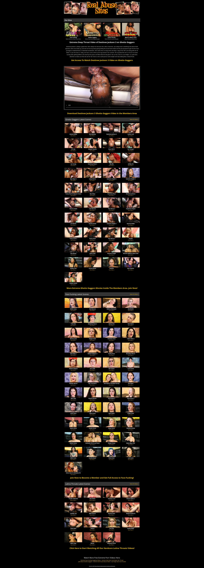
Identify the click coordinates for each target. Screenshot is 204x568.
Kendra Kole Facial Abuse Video (101, 561)
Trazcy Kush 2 (73, 238)
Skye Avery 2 (130, 398)
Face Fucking (73, 37)
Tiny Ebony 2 (111, 238)
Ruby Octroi (111, 428)
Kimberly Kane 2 (92, 324)
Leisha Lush (130, 134)
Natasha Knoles (130, 428)
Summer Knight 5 (111, 179)
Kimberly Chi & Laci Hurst (92, 443)
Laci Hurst (130, 458)
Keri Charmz (130, 268)
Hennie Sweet (92, 223)
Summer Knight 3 (111, 223)
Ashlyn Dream (73, 283)
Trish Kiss (73, 324)
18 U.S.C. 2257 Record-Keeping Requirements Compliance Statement (102, 566)
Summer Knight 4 (130, 179)
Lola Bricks (73, 223)
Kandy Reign (130, 528)
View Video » (73, 135)
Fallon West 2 (130, 338)
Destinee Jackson (130, 194)
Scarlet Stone (92, 428)
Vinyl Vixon (73, 413)
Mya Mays (92, 194)
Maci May (73, 398)
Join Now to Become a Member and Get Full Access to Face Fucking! (102, 477)
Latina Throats (112, 37)
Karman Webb (131, 223)
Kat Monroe (92, 309)
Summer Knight (111, 253)
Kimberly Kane (112, 338)
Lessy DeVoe (92, 179)
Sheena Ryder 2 (130, 498)
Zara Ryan (130, 383)
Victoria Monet (92, 398)
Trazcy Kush (92, 238)
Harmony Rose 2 (92, 164)
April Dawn (112, 413)
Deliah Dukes (73, 443)
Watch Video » (73, 500)
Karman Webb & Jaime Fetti (130, 253)
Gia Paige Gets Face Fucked (118, 561)
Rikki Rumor (92, 513)
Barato (92, 543)
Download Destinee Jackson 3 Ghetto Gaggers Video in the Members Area (102, 113)
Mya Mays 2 (73, 179)
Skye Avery (92, 413)
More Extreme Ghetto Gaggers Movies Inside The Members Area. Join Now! (102, 288)
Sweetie (111, 268)
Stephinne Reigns (130, 208)
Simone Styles (73, 208)
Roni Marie (131, 324)
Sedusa (92, 528)
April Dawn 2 (111, 398)
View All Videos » (134, 119)
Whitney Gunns (111, 543)
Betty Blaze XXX (130, 443)
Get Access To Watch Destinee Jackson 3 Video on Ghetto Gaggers (102, 60)
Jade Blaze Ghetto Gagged (85, 561)
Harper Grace (111, 443)
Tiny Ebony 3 (111, 208)
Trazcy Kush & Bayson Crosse (73, 194)
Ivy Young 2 (130, 149)
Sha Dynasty (92, 134)
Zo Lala (73, 149)
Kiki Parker (112, 368)
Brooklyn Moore (130, 353)
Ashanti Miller (73, 134)
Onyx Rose (73, 528)
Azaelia (131, 238)
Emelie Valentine (73, 498)
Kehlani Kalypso (73, 368)
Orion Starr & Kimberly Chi (73, 473)
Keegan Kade (92, 338)
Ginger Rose (130, 413)
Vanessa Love (111, 498)
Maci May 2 (73, 353)
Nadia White (73, 428)
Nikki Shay (73, 543)
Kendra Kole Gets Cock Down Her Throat (112, 560)
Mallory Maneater (111, 309)
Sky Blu (112, 164)
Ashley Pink (73, 268)
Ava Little (92, 368)
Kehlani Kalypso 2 (92, 353)
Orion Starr (112, 458)
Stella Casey (73, 309)
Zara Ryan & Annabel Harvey (111, 383)
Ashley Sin (131, 164)
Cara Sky (111, 528)
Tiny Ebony (73, 253)
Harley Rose (111, 353)
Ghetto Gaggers (92, 37)
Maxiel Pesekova (130, 513)
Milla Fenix (73, 458)
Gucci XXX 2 (111, 149)
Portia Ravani (92, 268)
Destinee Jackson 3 (111, 134)
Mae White (92, 498)
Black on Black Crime (131, 37)
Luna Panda (130, 368)
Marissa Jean (73, 338)
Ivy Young (73, 164)
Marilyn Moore (73, 383)
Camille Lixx (73, 513)
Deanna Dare (111, 513)
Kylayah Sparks (92, 149)
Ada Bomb (131, 309)
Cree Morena (92, 208)
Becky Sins (112, 324)
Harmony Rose (111, 194)
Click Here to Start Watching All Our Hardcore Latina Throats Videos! (102, 548)
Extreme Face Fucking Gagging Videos (91, 560)
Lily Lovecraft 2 (92, 383)
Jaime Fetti (92, 253)
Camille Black (92, 458)
